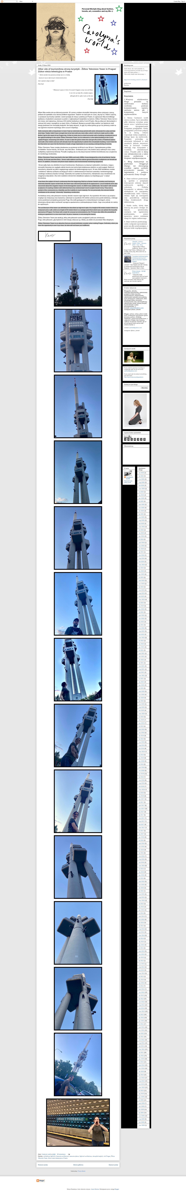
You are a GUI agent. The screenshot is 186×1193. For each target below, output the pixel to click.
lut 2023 (141, 602)
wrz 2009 (141, 1106)
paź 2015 (141, 881)
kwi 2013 (141, 970)
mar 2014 (142, 935)
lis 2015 (141, 878)
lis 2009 (141, 1100)
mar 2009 (142, 1125)
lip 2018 (141, 777)
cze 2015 (141, 894)
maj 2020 (141, 707)
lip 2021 (141, 663)
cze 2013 (141, 964)
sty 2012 (141, 1017)
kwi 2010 (141, 1084)
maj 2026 (141, 482)
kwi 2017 (141, 824)
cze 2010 (141, 1078)
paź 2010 (141, 1065)
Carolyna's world (129, 477)
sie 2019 (141, 735)
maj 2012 (141, 1005)
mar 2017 (142, 827)
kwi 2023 (141, 596)
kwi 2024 (141, 561)
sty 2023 (141, 606)
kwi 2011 (141, 1046)
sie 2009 (141, 1109)
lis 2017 (141, 802)
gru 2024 (141, 536)
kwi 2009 (141, 1122)
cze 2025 (141, 517)
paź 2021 (141, 653)
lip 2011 (141, 1036)
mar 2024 (142, 564)
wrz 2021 (141, 656)
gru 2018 (141, 761)
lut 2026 (141, 492)
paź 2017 (141, 805)
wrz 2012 (141, 992)
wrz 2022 (141, 618)
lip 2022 (141, 625)
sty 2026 (141, 495)
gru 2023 (141, 574)
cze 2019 (141, 742)
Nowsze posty (43, 1165)
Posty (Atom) (81, 1171)
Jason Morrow (95, 1189)
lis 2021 (141, 650)
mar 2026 (142, 488)
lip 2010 (141, 1074)
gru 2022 (141, 609)
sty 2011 (141, 1055)
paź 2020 (141, 691)
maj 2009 (141, 1119)
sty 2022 (141, 644)
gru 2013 (141, 945)
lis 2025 (141, 501)
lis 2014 (141, 913)
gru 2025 (141, 498)
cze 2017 (141, 818)
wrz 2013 (141, 954)
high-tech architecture (86, 1156)
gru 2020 (141, 685)
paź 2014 (141, 916)
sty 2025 (141, 533)
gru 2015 (141, 875)
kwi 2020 (141, 710)
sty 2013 (141, 979)
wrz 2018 (141, 770)
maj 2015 (141, 897)
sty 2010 (141, 1093)
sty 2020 (141, 720)
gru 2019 (141, 723)
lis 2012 (141, 986)
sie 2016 (141, 850)
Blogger (117, 1189)
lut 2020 (141, 717)
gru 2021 (141, 647)
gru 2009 (141, 1097)
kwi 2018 (141, 786)
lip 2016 (141, 853)
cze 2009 (141, 1116)
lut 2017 (141, 830)
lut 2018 (141, 793)
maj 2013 (141, 967)
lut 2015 (141, 903)
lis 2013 (141, 948)
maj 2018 (141, 783)
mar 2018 (142, 789)
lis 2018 (141, 764)
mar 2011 (142, 1049)
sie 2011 (141, 1033)
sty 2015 (141, 906)
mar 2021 (142, 675)
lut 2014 (141, 938)
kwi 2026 (141, 485)
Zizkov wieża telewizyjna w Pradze (58, 1158)
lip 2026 (141, 476)
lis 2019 (141, 726)
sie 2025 (141, 511)
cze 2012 (141, 1002)
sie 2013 (141, 957)
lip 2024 (141, 552)
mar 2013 (142, 973)
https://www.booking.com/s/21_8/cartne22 (135, 80)
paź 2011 (141, 1027)
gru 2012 (141, 983)
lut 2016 (141, 869)
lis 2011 (141, 1024)
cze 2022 (141, 628)
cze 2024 (141, 555)
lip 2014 (141, 926)
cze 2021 (141, 666)
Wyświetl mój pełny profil (128, 481)
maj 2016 (141, 859)
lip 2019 (141, 739)
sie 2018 (141, 774)
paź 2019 (141, 729)
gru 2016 (141, 837)
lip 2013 (141, 960)
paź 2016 (141, 843)
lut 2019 (141, 754)
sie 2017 (141, 812)
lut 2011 (141, 1052)
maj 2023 (141, 593)
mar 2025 (142, 526)
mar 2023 (142, 599)
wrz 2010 (141, 1068)
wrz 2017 (141, 808)
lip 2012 (141, 998)
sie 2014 (141, 922)
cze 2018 (141, 780)
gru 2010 (141, 1059)
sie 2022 (141, 621)
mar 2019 (142, 751)
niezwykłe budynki (98, 1156)
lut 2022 (141, 640)
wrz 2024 (141, 545)
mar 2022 (142, 637)
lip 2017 (141, 815)
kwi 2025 (141, 523)
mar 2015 (142, 900)
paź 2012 (141, 989)
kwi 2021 (141, 672)
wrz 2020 (141, 694)
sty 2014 (141, 941)
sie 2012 (141, 995)
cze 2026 (141, 479)
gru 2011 (141, 1021)
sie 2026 (141, 473)
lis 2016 (141, 840)
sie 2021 (141, 659)
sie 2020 (141, 697)
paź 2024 (141, 542)
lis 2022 (141, 612)
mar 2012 (142, 1011)
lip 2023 (141, 587)
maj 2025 (141, 520)
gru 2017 (141, 799)
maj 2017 (141, 821)
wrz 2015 (141, 884)
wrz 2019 (141, 732)
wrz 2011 (141, 1030)
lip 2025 (141, 514)
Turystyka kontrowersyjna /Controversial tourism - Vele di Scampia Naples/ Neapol (140, 259)
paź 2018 (141, 767)
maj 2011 (141, 1043)
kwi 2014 (141, 932)
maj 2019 (141, 745)
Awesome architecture (62, 1156)
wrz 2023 (141, 583)
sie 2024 (141, 549)
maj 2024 (141, 558)
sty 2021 (141, 682)
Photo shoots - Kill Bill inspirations (138, 272)
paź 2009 (141, 1103)
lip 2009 (141, 1112)
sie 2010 (141, 1071)
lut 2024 (141, 568)
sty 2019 (141, 758)
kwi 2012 (141, 1008)
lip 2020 (141, 701)
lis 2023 (141, 577)
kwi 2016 (141, 862)
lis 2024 (141, 539)
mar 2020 (142, 713)
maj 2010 (141, 1081)
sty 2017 (141, 834)
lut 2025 (141, 530)
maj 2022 (141, 631)
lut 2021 (141, 678)
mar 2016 (142, 865)
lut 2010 (141, 1090)
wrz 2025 (141, 507)
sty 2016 (141, 872)
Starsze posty (113, 1165)
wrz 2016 (141, 846)
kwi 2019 (141, 748)
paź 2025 (141, 504)
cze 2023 (141, 590)
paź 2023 (141, 580)
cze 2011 (141, 1040)
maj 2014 (141, 929)
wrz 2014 (141, 919)
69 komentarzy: (61, 1154)
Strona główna (78, 1165)
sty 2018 (141, 796)
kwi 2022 (141, 634)
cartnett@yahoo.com (136, 308)
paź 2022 (141, 615)
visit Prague (107, 1156)
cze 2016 (141, 856)
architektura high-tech (49, 1156)
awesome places (74, 1156)
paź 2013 (141, 951)
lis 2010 (141, 1062)
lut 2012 (141, 1014)
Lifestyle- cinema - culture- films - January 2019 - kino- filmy (139, 243)
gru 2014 (141, 910)
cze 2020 (141, 704)
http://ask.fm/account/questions (133, 377)
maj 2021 (141, 669)
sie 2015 (141, 888)
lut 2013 (141, 976)
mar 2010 (142, 1087)
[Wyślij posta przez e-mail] (68, 1154)
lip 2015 (141, 891)
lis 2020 (141, 688)
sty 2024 (141, 571)
